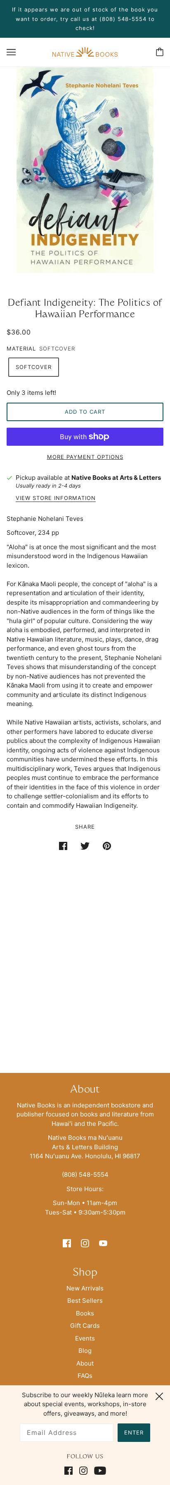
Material (21, 348)
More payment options (85, 457)
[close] (159, 1395)
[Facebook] (70, 1471)
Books (85, 1313)
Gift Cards (85, 1325)
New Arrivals (85, 1288)
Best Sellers (85, 1300)
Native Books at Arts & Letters (116, 477)
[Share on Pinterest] (107, 846)
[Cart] (160, 52)
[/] (85, 51)
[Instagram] (83, 1471)
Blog (85, 1350)
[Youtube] (98, 1471)
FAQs (85, 1376)
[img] (67, 1243)
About (85, 1363)
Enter (134, 1432)
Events (85, 1338)
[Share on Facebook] (63, 846)
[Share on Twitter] (85, 846)
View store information (56, 498)
